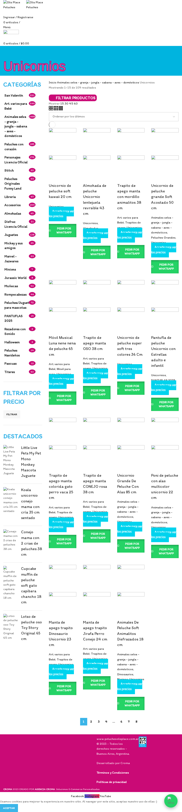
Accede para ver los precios (61, 214)
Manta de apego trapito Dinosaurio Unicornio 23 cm (61, 633)
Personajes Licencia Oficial (16, 159)
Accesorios (12, 205)
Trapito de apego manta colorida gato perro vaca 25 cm (61, 486)
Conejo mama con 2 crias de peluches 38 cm (31, 543)
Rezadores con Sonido (15, 331)
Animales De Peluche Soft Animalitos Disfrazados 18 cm (130, 633)
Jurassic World (15, 278)
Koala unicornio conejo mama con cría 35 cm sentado (30, 503)
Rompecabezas (15, 294)
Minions (10, 269)
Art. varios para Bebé (15, 106)
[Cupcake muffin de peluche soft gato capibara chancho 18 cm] (10, 586)
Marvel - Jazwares (11, 258)
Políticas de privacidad (112, 782)
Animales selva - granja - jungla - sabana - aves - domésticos (15, 126)
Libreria (10, 197)
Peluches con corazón (14, 146)
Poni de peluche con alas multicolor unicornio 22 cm (164, 486)
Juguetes (11, 235)
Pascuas (10, 363)
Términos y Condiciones (113, 772)
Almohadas (12, 213)
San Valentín (13, 95)
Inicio (53, 82)
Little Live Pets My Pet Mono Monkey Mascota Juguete (31, 461)
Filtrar (11, 414)
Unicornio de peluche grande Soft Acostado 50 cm (162, 196)
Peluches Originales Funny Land (13, 183)
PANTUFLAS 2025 (13, 318)
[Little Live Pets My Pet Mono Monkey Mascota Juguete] (10, 462)
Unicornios (90, 223)
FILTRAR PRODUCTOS (75, 98)
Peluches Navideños (12, 352)
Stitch (9, 170)
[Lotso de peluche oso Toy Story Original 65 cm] (10, 629)
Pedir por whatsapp (64, 230)
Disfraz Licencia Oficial (15, 224)
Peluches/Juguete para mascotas (16, 305)
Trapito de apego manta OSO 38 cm (94, 343)
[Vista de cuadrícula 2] (51, 109)
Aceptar (9, 808)
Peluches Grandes (163, 237)
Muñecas (11, 286)
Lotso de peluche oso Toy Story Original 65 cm (31, 627)
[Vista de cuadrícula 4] (61, 109)
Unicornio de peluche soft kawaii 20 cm (60, 191)
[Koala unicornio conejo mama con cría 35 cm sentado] (10, 504)
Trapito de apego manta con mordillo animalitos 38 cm (129, 196)
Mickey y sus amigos (13, 245)
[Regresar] (8, 51)
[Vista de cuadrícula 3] (56, 109)
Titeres (9, 372)
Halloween (12, 342)
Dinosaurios (125, 674)
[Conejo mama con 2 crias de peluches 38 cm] (10, 544)
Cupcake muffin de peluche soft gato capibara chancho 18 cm (31, 585)
